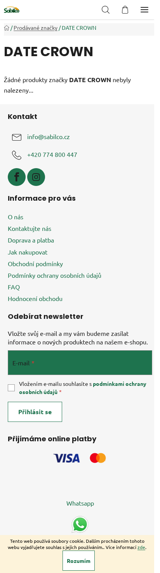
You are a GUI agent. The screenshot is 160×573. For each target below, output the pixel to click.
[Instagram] (36, 177)
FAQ (14, 287)
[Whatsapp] (80, 523)
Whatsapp (80, 503)
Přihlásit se (35, 412)
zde (141, 547)
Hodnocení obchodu (35, 298)
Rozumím (78, 560)
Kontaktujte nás (29, 228)
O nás (15, 216)
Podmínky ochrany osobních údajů (54, 275)
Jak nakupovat (27, 252)
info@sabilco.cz (48, 137)
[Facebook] (17, 177)
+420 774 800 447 (52, 154)
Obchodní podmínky (35, 263)
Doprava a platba (31, 240)
